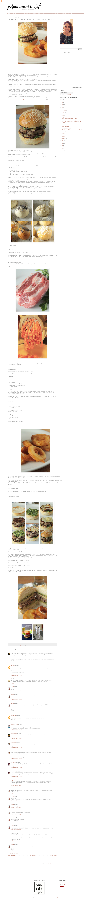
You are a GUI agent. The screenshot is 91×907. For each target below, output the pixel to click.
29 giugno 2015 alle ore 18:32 (16, 767)
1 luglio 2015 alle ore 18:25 (16, 793)
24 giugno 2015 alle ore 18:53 (16, 690)
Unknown (13, 665)
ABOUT (13, 13)
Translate (69, 94)
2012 (62, 143)
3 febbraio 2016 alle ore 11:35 (16, 840)
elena (12, 678)
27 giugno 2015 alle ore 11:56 (16, 738)
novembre (64, 110)
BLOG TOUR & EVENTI (42, 13)
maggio (63, 131)
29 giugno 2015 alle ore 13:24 (16, 758)
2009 (62, 148)
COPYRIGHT (57, 13)
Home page (32, 855)
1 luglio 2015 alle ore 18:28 (16, 814)
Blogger (57, 897)
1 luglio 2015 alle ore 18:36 (16, 829)
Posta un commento (14, 853)
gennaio (63, 138)
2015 (62, 107)
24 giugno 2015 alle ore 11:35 (16, 675)
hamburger (14, 645)
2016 (62, 105)
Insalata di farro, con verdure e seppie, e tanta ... (71, 120)
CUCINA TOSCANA (24, 13)
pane (27, 645)
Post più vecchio (53, 855)
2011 (62, 145)
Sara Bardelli (48, 863)
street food (30, 645)
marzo (63, 135)
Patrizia (10, 93)
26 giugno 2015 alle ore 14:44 (16, 729)
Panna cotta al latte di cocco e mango (69, 118)
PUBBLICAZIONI (51, 13)
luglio (63, 115)
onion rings (23, 645)
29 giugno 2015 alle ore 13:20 (16, 747)
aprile (63, 133)
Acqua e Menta (14, 780)
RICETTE (17, 13)
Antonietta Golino (14, 724)
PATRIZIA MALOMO (15, 652)
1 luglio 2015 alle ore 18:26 (16, 800)
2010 (62, 146)
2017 (62, 104)
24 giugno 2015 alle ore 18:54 (16, 699)
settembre (64, 113)
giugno (63, 117)
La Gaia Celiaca (14, 733)
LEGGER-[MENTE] (32, 13)
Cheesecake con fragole (66, 128)
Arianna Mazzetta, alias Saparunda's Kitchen (21, 99)
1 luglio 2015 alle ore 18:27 (16, 807)
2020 (62, 99)
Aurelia (12, 686)
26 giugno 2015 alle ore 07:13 (16, 720)
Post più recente (11, 855)
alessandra (13, 742)
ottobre (63, 112)
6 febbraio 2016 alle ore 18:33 (16, 850)
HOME (9, 13)
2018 (62, 102)
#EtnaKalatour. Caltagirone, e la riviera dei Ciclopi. (72, 129)
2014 (62, 140)
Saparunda (13, 762)
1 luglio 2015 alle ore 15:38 (16, 785)
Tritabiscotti (13, 715)
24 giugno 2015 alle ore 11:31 (16, 661)
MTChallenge (18, 645)
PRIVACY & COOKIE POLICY (67, 13)
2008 (62, 150)
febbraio (64, 136)
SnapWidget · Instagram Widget (77, 87)
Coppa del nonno (65, 126)
